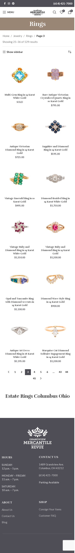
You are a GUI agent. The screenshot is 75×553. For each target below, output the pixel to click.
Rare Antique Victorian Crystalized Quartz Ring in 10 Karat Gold (55, 98)
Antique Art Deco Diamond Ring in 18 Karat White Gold (19, 354)
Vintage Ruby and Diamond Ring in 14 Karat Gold (55, 250)
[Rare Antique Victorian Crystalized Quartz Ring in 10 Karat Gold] (55, 75)
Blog (4, 522)
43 (60, 371)
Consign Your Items (50, 509)
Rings (29, 35)
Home (6, 35)
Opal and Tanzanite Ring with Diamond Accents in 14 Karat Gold (19, 302)
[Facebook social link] (5, 3)
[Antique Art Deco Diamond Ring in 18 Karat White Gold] (20, 331)
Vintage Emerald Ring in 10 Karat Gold (20, 200)
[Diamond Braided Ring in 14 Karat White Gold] (55, 179)
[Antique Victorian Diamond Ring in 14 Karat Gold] (20, 127)
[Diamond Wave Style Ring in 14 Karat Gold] (55, 279)
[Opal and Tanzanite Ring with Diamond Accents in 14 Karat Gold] (20, 279)
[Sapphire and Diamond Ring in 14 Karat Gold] (55, 127)
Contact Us (8, 515)
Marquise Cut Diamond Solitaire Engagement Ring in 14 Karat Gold (55, 354)
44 (66, 371)
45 (34, 378)
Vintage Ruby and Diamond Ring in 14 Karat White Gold (19, 250)
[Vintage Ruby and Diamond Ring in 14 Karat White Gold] (20, 227)
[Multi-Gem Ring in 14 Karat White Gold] (20, 75)
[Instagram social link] (9, 3)
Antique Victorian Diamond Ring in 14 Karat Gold (19, 150)
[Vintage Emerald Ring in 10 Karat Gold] (20, 179)
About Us (7, 509)
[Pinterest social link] (13, 3)
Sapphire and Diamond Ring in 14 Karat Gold (55, 148)
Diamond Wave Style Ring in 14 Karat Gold (55, 300)
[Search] (54, 12)
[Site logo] (37, 11)
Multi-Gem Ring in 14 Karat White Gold (20, 96)
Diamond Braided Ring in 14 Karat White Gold (55, 200)
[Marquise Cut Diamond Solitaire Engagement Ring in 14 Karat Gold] (55, 331)
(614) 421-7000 (62, 3)
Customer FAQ (47, 515)
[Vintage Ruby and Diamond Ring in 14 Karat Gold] (55, 227)
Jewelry (17, 35)
